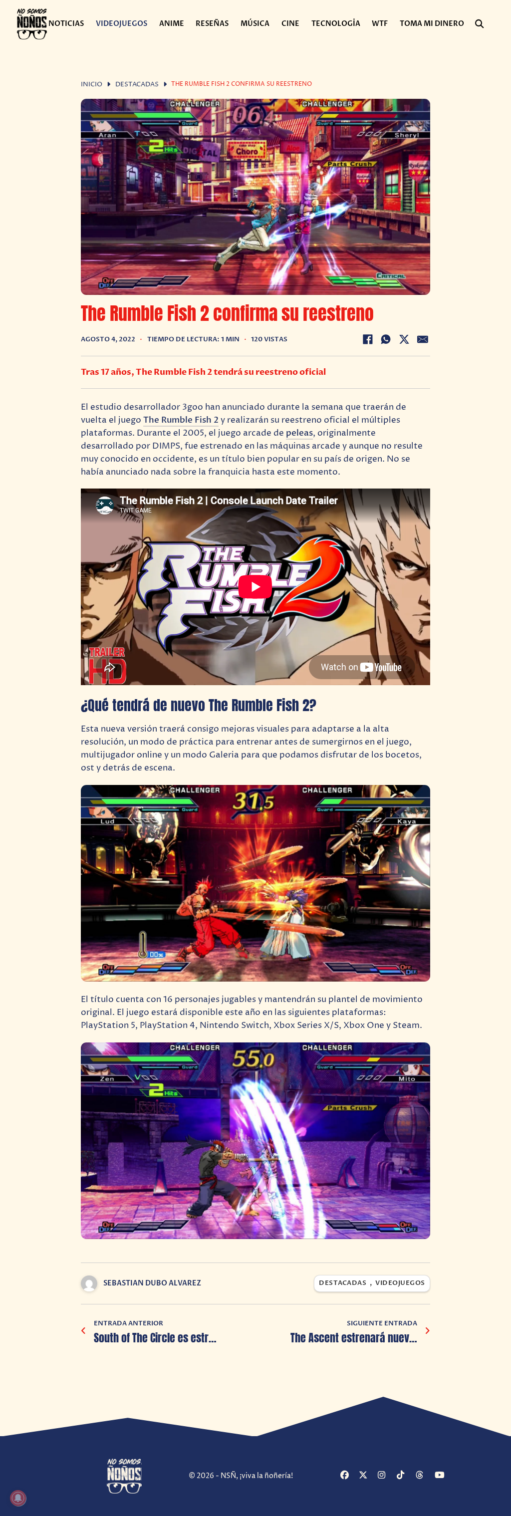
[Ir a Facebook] (348, 1476)
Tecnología (335, 23)
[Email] (422, 339)
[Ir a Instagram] (386, 1476)
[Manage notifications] (18, 1498)
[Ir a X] (367, 1476)
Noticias (66, 23)
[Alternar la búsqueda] (479, 24)
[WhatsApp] (385, 339)
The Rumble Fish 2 (181, 420)
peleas (299, 433)
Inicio (91, 84)
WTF (380, 23)
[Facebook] (367, 339)
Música (255, 23)
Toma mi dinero (432, 23)
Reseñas (212, 23)
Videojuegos (121, 23)
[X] (404, 339)
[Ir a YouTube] (443, 1476)
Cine (290, 23)
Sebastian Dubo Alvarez (152, 1283)
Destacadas (137, 84)
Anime (171, 23)
